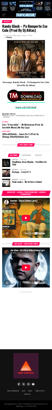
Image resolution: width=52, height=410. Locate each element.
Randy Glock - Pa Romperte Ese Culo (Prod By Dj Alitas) (23, 116)
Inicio (30, 391)
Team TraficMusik (13, 391)
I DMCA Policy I (40, 391)
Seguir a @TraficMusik (26, 107)
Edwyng (9, 37)
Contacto (27, 394)
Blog (23, 391)
